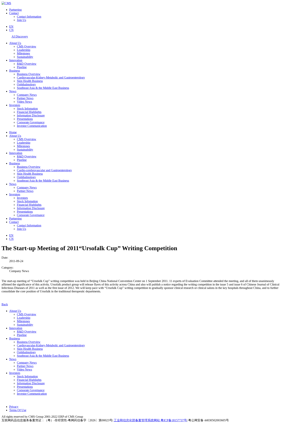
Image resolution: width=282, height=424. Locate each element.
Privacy (13, 406)
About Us (15, 43)
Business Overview (28, 74)
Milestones (23, 53)
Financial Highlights (29, 112)
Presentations (25, 119)
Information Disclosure (31, 115)
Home (13, 132)
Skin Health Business (30, 81)
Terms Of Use (17, 410)
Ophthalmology (26, 84)
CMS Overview (26, 46)
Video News (24, 101)
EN (11, 26)
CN (11, 30)
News (12, 91)
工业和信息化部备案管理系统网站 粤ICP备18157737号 (150, 420)
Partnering (15, 9)
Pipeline (22, 67)
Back (5, 304)
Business (14, 70)
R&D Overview (26, 63)
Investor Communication (32, 125)
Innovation (15, 60)
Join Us (21, 20)
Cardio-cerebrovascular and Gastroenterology (44, 170)
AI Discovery (20, 36)
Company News (27, 94)
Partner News (25, 98)
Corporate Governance (31, 122)
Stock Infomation (27, 108)
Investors (14, 105)
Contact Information (29, 16)
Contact (14, 13)
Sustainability (25, 56)
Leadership (23, 50)
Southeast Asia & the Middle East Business (43, 87)
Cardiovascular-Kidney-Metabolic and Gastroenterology (51, 77)
